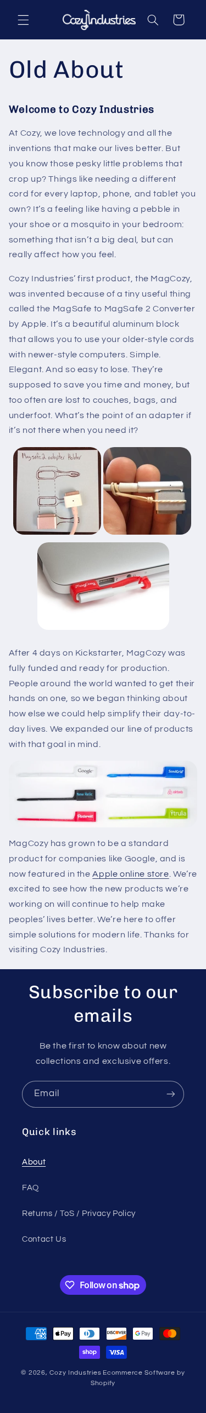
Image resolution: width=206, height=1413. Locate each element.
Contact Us (44, 1239)
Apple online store (130, 874)
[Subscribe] (170, 1094)
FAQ (30, 1188)
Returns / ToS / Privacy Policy (79, 1213)
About (34, 1162)
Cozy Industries (75, 1373)
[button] (23, 19)
